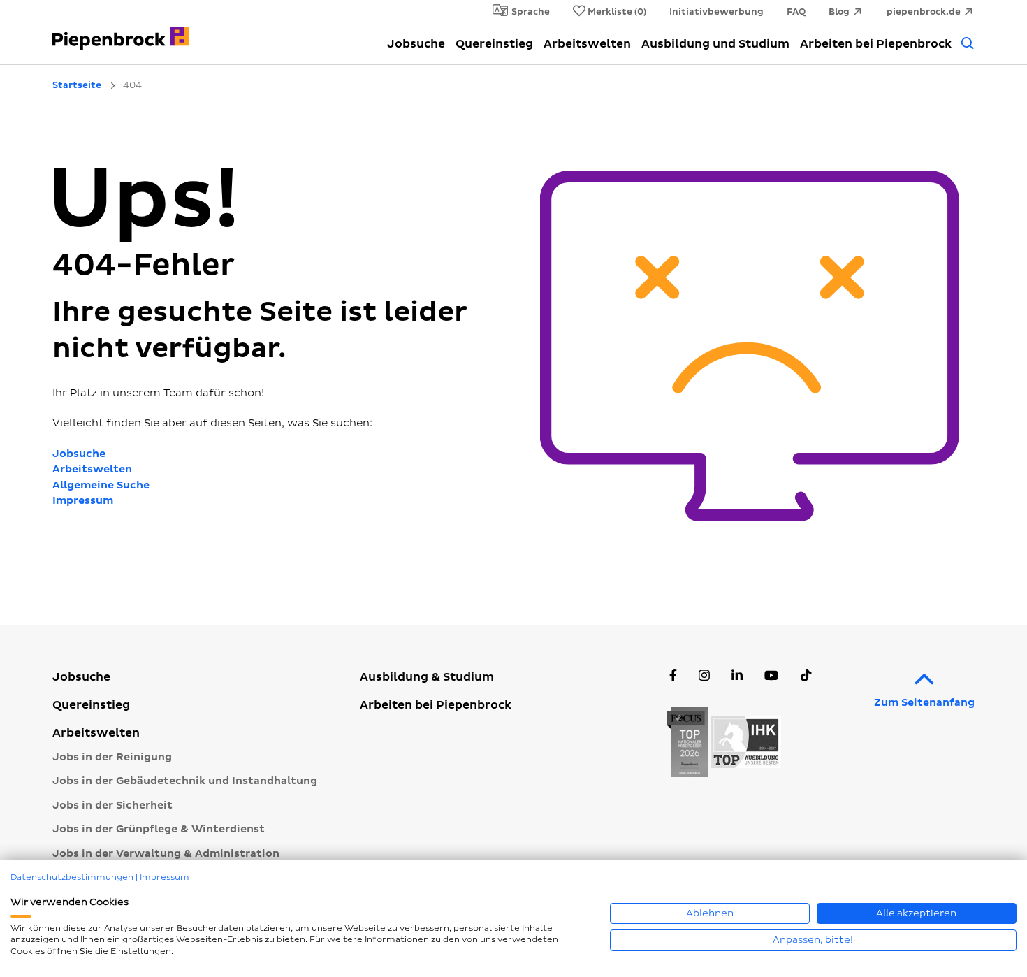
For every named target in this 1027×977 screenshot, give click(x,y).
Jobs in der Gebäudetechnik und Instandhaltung (184, 781)
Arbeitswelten (587, 44)
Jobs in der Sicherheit (112, 805)
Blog (839, 11)
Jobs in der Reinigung (112, 757)
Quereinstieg (494, 44)
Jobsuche (416, 44)
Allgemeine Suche (101, 485)
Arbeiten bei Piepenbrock (876, 44)
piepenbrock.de (924, 11)
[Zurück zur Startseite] (120, 30)
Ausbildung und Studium (715, 44)
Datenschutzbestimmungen (71, 877)
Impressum (82, 500)
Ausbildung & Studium (427, 677)
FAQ (796, 11)
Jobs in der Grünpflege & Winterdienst (158, 829)
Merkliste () (617, 11)
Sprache (530, 11)
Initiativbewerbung (716, 11)
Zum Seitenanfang (924, 702)
